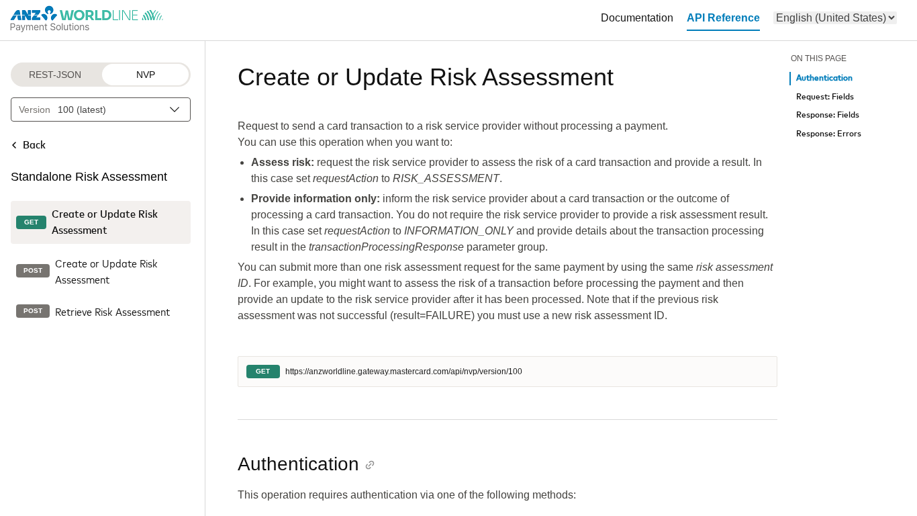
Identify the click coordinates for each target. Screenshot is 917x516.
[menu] (835, 17)
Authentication (824, 78)
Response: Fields (827, 115)
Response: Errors (828, 134)
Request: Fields (825, 97)
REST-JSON (55, 74)
